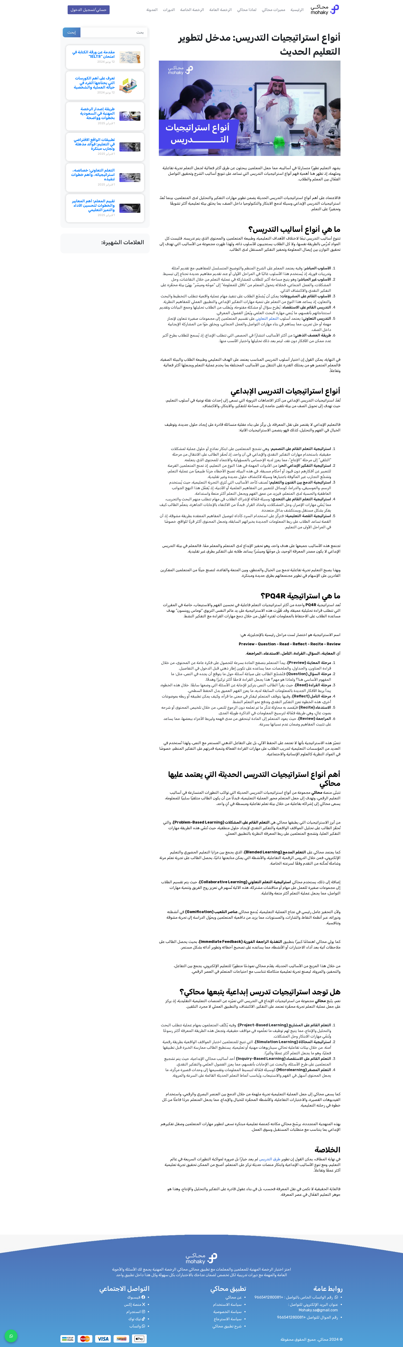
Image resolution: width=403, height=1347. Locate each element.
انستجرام (133, 1311)
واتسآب (135, 1326)
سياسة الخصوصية (227, 1311)
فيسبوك (133, 1297)
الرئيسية (297, 9)
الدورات (169, 9)
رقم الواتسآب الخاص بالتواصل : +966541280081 (294, 1297)
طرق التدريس (269, 1159)
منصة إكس (132, 1304)
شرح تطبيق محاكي (227, 1326)
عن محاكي (234, 1297)
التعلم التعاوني (267, 318)
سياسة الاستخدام (227, 1304)
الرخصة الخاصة (192, 9)
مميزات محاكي (273, 9)
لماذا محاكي (247, 9)
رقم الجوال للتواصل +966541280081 (307, 1317)
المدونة (152, 9)
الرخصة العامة (220, 9)
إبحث (71, 32)
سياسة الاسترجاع (228, 1319)
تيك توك (135, 1319)
